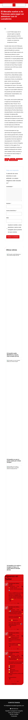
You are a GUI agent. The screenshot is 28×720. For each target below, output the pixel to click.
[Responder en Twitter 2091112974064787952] (9, 681)
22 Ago (18, 586)
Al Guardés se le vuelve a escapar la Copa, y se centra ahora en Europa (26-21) (14, 567)
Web (7, 217)
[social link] (16, 2)
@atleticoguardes (12, 586)
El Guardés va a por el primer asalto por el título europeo (14, 461)
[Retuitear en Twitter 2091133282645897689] (12, 649)
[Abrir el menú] (14, 5)
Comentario (9, 186)
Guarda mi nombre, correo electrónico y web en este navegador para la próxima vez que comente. (15, 228)
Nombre (8, 203)
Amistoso (7, 158)
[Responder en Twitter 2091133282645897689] (9, 649)
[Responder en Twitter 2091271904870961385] (9, 603)
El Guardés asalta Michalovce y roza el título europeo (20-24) (13, 355)
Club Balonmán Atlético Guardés (14, 584)
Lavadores (13, 158)
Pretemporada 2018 (13, 160)
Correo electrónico (11, 210)
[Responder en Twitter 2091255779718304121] (9, 629)
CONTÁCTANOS (14, 702)
